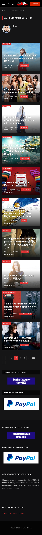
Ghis (14, 26)
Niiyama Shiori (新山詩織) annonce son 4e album (18, 339)
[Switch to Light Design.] (8, 4)
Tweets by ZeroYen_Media (13, 513)
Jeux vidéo (7, 137)
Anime (5, 199)
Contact (35, 4)
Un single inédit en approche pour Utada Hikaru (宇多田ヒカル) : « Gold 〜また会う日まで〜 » (21, 243)
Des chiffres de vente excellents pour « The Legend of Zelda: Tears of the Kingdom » (20, 150)
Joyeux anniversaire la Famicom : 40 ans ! (16, 184)
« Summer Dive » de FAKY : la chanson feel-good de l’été (20, 91)
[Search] (12, 3)
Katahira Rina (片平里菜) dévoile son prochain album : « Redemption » (20, 120)
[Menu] (3, 3)
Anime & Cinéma (9, 292)
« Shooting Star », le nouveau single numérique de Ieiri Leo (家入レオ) (20, 58)
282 (33, 358)
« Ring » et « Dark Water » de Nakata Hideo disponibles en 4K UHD (20, 306)
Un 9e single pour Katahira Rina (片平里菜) (19, 277)
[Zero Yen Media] (22, 4)
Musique (6, 44)
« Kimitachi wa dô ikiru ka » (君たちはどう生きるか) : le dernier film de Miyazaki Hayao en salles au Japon (21, 212)
